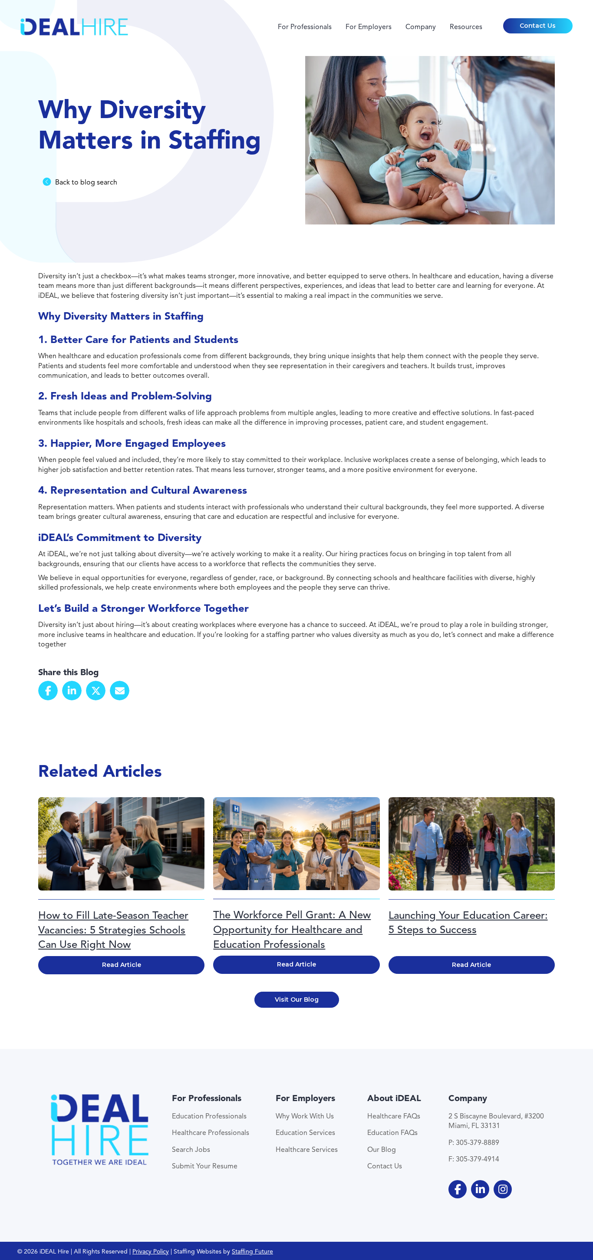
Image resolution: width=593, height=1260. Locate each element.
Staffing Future (252, 1251)
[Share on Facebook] (48, 690)
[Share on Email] (119, 690)
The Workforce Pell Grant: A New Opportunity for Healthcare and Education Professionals (292, 929)
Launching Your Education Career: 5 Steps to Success (468, 923)
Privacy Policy (150, 1251)
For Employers (369, 27)
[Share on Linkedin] (72, 690)
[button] (538, 26)
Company (420, 27)
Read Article (121, 965)
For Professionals (305, 27)
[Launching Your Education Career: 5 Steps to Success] (472, 843)
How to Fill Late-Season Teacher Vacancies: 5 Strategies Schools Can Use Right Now (113, 930)
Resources (466, 27)
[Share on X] (95, 690)
